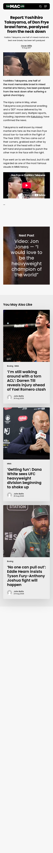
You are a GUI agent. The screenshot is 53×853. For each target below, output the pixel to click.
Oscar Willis (26, 45)
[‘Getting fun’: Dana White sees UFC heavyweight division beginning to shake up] (26, 454)
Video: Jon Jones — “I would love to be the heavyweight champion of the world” (26, 256)
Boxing (10, 366)
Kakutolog (36, 116)
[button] (45, 6)
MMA (17, 366)
